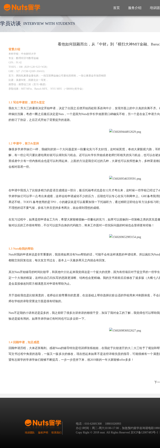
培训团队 (30, 432)
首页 (116, 8)
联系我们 (56, 432)
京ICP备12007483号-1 (144, 432)
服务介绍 (134, 8)
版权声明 (43, 432)
